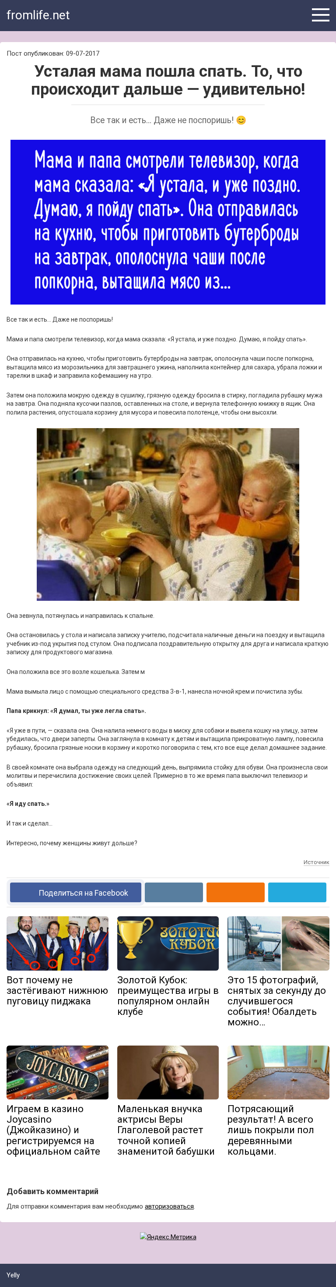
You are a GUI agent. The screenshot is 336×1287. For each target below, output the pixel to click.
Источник (316, 862)
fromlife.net (38, 15)
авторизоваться (169, 1206)
